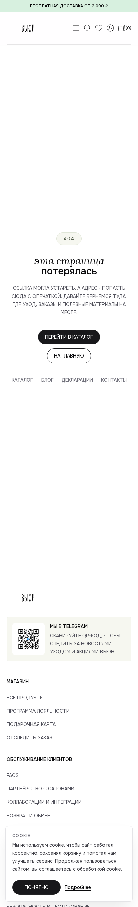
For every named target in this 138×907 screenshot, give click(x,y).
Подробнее (78, 887)
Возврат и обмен (29, 816)
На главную (69, 356)
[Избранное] (98, 28)
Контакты (114, 380)
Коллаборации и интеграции (44, 802)
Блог (47, 380)
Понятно (37, 887)
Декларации (77, 380)
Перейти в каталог (69, 337)
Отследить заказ (29, 738)
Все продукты (25, 698)
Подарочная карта (31, 724)
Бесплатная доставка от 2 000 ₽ (69, 6)
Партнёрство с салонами (40, 789)
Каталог (22, 380)
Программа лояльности (38, 711)
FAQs (13, 775)
